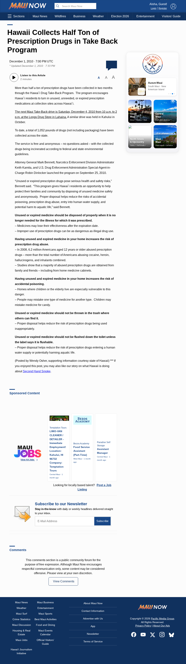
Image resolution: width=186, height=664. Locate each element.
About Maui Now (93, 603)
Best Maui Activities (45, 619)
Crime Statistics (21, 619)
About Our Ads (161, 625)
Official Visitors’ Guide (45, 642)
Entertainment (145, 16)
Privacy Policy (143, 625)
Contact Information (93, 610)
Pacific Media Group (162, 618)
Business (79, 16)
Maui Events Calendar (45, 632)
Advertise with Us (93, 618)
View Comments (63, 581)
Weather (98, 16)
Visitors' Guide (171, 16)
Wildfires (60, 16)
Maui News (40, 16)
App (93, 626)
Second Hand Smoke (36, 371)
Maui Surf (21, 613)
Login (153, 8)
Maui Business (45, 602)
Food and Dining (45, 624)
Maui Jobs (21, 640)
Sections (19, 16)
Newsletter (93, 633)
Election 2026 (120, 16)
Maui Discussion (21, 624)
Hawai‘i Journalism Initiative (21, 651)
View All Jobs (28, 459)
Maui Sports (45, 613)
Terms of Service (93, 641)
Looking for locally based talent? (82, 487)
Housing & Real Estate (21, 632)
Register (163, 8)
